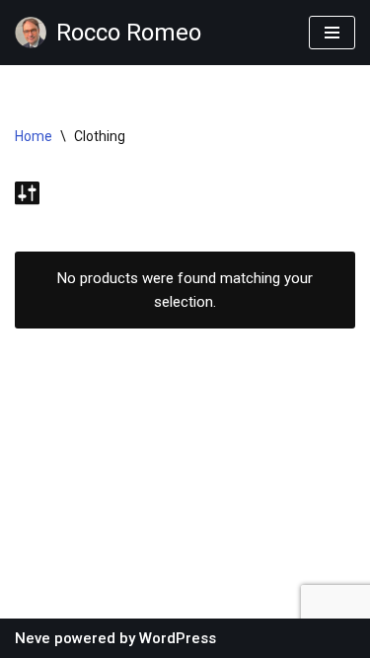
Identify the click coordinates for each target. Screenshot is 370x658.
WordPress (177, 638)
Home (33, 136)
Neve (32, 638)
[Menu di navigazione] (332, 32)
